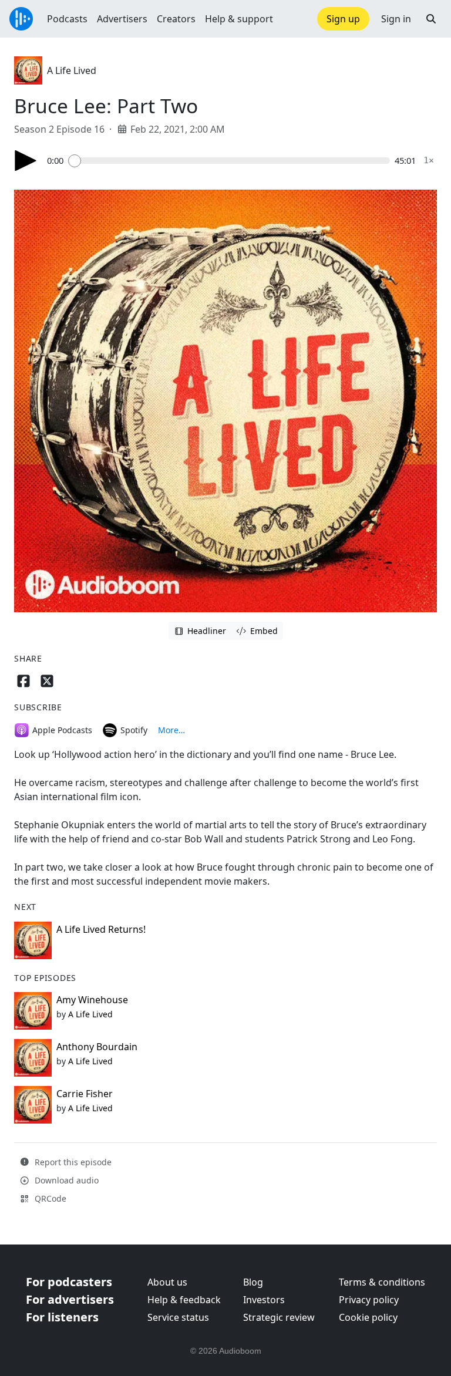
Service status (178, 1317)
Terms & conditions (382, 1282)
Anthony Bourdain (96, 1046)
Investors (264, 1299)
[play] (26, 160)
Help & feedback (184, 1299)
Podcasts (67, 18)
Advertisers (122, 18)
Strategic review (279, 1317)
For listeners (62, 1317)
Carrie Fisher (84, 1093)
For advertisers (70, 1299)
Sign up (343, 18)
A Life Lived (71, 70)
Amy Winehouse (92, 999)
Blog (253, 1282)
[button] (431, 19)
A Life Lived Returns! (101, 929)
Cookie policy (368, 1317)
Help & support (239, 18)
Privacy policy (369, 1299)
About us (167, 1282)
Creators (176, 18)
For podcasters (69, 1282)
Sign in (396, 18)
